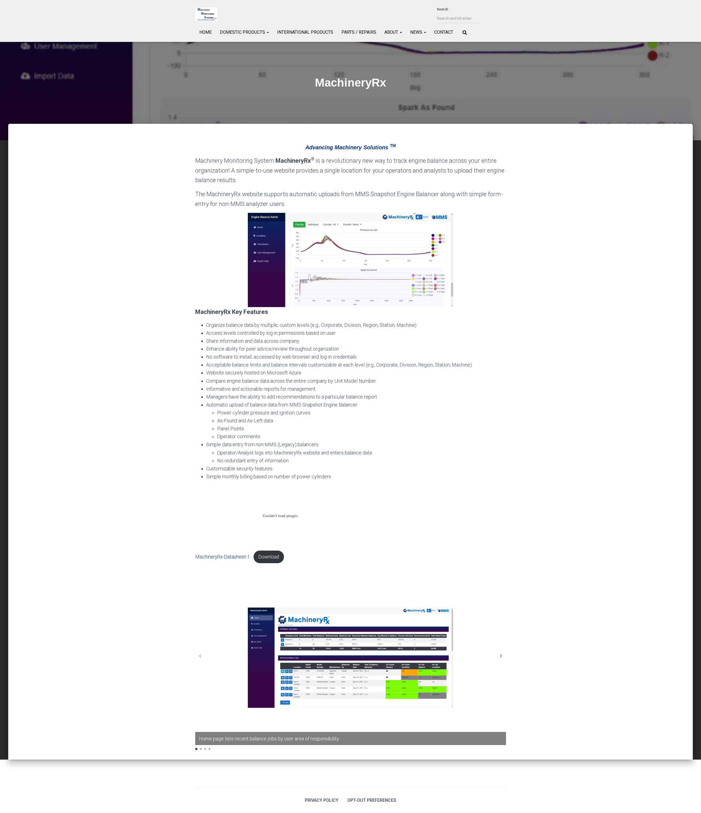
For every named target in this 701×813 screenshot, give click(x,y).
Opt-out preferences (371, 800)
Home (205, 32)
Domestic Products (243, 32)
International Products (305, 32)
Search (442, 9)
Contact (443, 32)
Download (268, 557)
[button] (501, 656)
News (416, 32)
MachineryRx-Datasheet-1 (222, 557)
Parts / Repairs (358, 32)
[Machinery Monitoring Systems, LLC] (206, 14)
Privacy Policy (321, 800)
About (391, 32)
